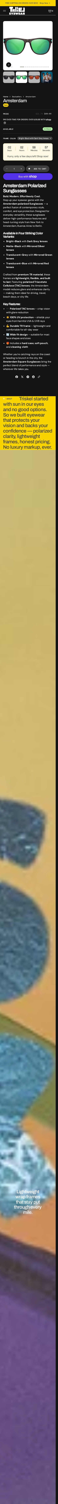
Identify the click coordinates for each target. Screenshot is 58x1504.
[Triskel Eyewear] (17, 10)
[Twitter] (22, 376)
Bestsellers (16, 96)
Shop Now (44, 3)
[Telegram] (27, 376)
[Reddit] (33, 376)
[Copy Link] (39, 376)
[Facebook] (16, 376)
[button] (5, 11)
